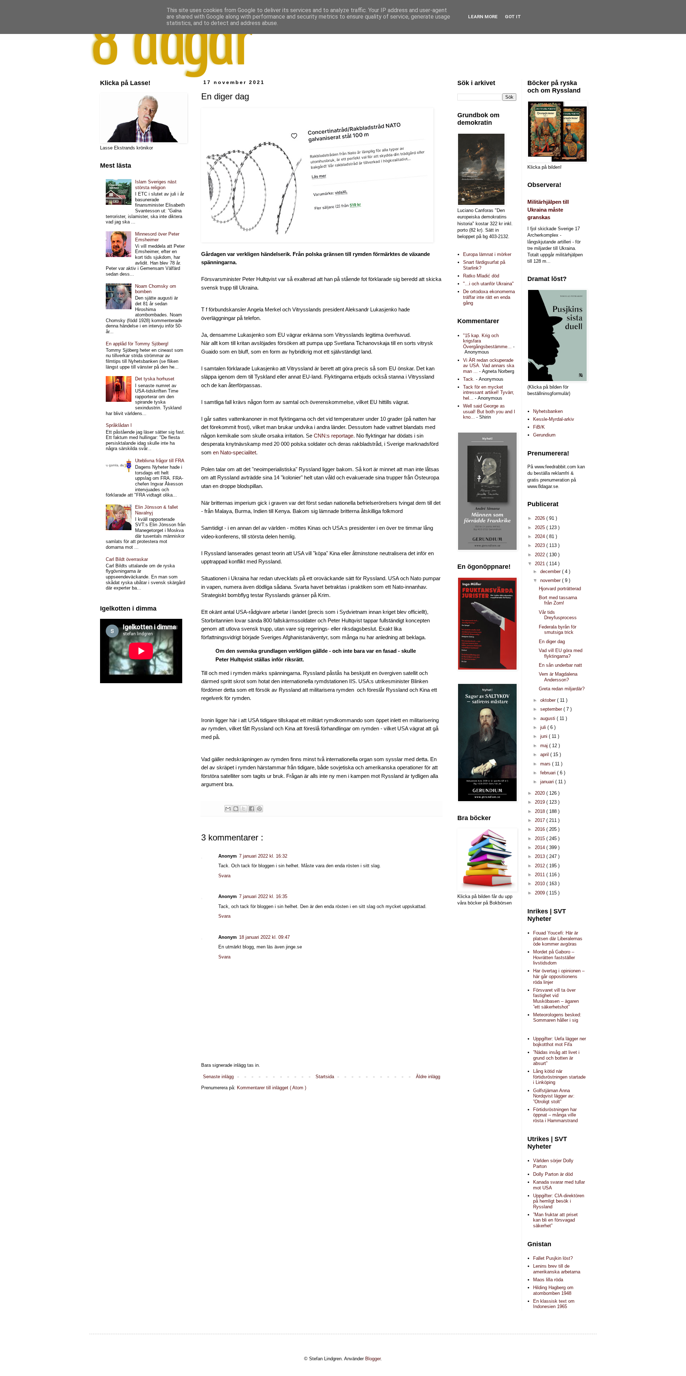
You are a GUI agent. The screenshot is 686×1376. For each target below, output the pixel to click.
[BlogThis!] (235, 808)
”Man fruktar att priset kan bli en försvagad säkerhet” (555, 1220)
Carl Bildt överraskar (127, 559)
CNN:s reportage (333, 436)
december (551, 571)
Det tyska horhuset (154, 378)
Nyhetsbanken (548, 411)
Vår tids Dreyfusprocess (558, 615)
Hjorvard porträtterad (560, 588)
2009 (540, 893)
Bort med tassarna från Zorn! (558, 600)
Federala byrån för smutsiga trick (557, 629)
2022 (540, 554)
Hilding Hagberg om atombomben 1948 (553, 1290)
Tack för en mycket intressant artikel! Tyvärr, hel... (488, 392)
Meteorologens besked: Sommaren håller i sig (557, 1017)
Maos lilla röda (548, 1279)
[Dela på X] (243, 808)
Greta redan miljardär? (562, 688)
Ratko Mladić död (481, 275)
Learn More (483, 16)
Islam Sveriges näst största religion (156, 184)
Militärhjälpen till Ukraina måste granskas (548, 209)
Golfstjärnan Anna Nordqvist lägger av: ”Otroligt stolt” (554, 1096)
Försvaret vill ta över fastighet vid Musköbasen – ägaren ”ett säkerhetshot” (556, 998)
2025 (540, 527)
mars (546, 763)
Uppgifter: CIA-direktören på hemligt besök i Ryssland (558, 1201)
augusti (548, 718)
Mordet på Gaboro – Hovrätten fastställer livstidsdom (554, 957)
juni (544, 736)
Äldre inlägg (428, 1076)
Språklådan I (119, 425)
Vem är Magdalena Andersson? (558, 676)
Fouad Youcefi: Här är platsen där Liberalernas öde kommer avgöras (557, 938)
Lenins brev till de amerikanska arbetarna (556, 1268)
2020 (540, 793)
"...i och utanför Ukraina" (488, 283)
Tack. (468, 379)
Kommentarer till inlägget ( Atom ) (271, 1087)
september (551, 709)
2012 (540, 865)
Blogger (373, 1358)
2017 (540, 820)
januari (547, 781)
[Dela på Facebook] (251, 808)
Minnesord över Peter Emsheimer (157, 236)
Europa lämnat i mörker (487, 254)
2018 (540, 811)
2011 (540, 874)
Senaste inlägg (218, 1076)
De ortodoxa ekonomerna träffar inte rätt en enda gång (489, 297)
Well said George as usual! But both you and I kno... (489, 411)
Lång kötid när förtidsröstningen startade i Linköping (559, 1077)
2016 (540, 829)
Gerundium (544, 435)
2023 (540, 545)
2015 (540, 838)
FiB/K (539, 427)
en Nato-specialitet (234, 452)
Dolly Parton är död (553, 1174)
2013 (540, 856)
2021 (540, 563)
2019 (540, 802)
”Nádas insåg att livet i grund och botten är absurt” (556, 1058)
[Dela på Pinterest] (259, 808)
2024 (540, 536)
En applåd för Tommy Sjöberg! (137, 343)
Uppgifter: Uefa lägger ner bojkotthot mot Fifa (559, 1041)
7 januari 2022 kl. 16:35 (263, 896)
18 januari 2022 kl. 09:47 (264, 937)
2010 (540, 883)
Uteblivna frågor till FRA (159, 460)
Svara (224, 875)
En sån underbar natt (560, 665)
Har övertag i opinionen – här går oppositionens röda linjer (559, 976)
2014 (540, 847)
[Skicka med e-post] (228, 808)
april (545, 754)
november (551, 580)
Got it (513, 16)
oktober (548, 700)
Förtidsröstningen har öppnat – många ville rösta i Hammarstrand (555, 1115)
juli (543, 727)
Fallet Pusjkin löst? (553, 1258)
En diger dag (552, 641)
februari (548, 772)
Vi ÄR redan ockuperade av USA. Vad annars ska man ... (488, 365)
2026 (540, 518)
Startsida (324, 1076)
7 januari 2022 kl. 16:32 (263, 856)
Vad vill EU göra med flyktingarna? (560, 653)
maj (544, 745)
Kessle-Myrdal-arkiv (553, 419)
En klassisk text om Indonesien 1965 (554, 1304)
